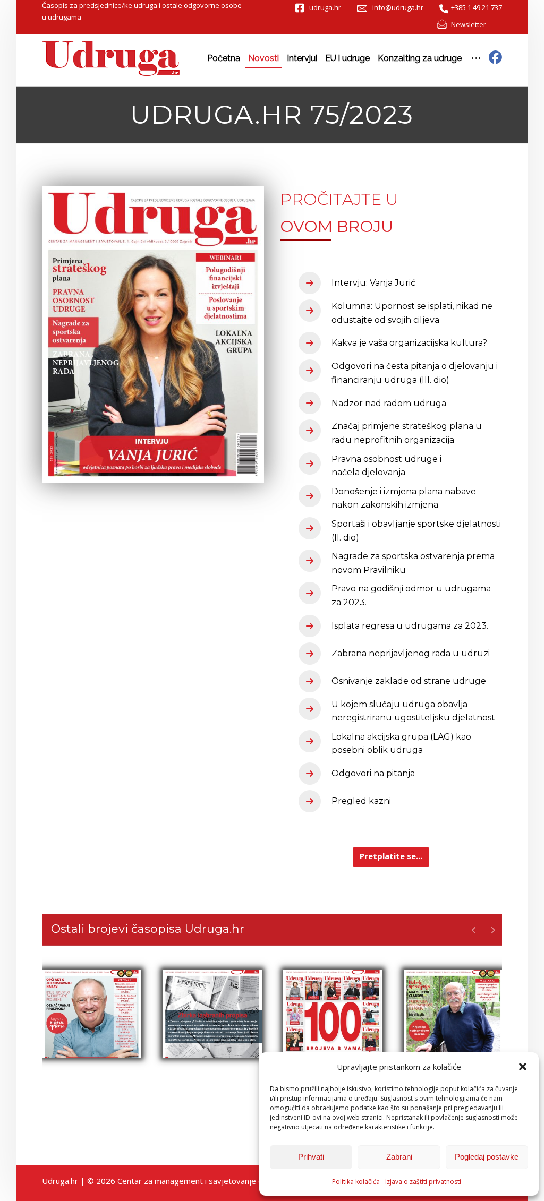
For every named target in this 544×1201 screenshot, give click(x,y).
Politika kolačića (356, 1181)
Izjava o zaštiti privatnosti (423, 1181)
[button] (522, 1066)
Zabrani (399, 1156)
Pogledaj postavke (486, 1156)
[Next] (492, 930)
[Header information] (495, 57)
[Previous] (474, 930)
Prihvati (311, 1156)
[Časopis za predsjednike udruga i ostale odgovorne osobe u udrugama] (111, 59)
